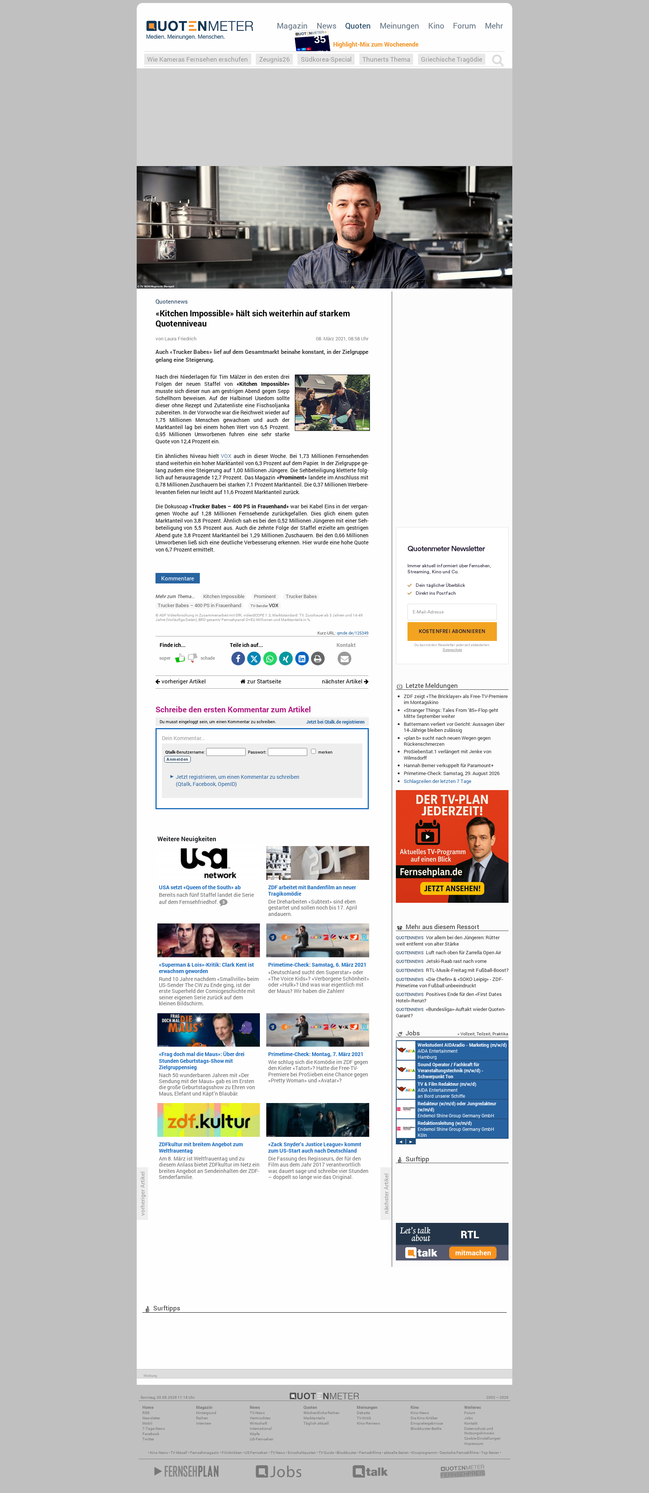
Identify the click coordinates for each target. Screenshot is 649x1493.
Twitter (148, 1439)
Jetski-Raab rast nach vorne (441, 961)
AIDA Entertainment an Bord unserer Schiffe (450, 1070)
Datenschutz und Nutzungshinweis (479, 1431)
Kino (436, 25)
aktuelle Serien (396, 1452)
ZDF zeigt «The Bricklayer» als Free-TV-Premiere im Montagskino (456, 699)
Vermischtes (260, 1418)
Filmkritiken (232, 1452)
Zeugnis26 (274, 59)
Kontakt (470, 1423)
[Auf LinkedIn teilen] (302, 659)
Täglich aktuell (316, 1423)
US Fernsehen (256, 1452)
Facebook (150, 1433)
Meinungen (399, 25)
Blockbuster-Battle (426, 1428)
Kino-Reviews (368, 1423)
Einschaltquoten (302, 1452)
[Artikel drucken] (318, 659)
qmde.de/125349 (352, 633)
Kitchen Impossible (224, 596)
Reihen (202, 1418)
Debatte (363, 1412)
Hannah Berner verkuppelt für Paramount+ (449, 765)
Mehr (494, 25)
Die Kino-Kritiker (424, 1418)
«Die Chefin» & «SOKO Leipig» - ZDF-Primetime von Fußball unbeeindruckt (449, 982)
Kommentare (177, 578)
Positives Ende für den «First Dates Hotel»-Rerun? (449, 997)
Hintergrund (206, 1412)
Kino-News (420, 1412)
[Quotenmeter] (200, 30)
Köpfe (255, 1433)
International (261, 1428)
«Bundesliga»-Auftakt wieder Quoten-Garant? (451, 1012)
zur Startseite (263, 681)
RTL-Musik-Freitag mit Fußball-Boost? (452, 970)
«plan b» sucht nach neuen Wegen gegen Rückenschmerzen (447, 740)
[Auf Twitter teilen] (254, 659)
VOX (226, 456)
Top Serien (490, 1452)
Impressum (473, 1443)
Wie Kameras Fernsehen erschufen (197, 59)
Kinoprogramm (424, 1452)
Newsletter (151, 1418)
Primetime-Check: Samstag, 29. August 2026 (452, 773)
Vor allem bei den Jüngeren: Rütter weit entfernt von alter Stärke (448, 940)
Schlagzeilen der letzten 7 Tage (437, 781)
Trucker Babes (301, 596)
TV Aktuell (179, 1452)
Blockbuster (346, 1452)
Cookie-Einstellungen (482, 1438)
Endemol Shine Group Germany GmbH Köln (457, 1109)
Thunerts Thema (386, 59)
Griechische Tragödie (451, 59)
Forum (464, 25)
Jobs (468, 1418)
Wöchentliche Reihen (321, 1412)
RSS (145, 1412)
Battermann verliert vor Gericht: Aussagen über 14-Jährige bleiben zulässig (454, 727)
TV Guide (326, 1452)
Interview (203, 1423)
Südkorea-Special (326, 59)
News (327, 25)
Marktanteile (314, 1418)
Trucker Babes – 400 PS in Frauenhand (199, 605)
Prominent (265, 596)
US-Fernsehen (261, 1439)
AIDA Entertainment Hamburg (462, 1051)
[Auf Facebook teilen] (238, 659)
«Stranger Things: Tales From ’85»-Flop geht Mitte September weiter (451, 713)
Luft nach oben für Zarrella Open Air (448, 952)
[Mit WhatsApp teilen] (270, 659)
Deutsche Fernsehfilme (459, 1452)
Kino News (159, 1452)
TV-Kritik (364, 1418)
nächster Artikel (343, 681)
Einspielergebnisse (427, 1423)
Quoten (358, 25)
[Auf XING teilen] (286, 659)
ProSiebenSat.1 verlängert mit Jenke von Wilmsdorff (447, 754)
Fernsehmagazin (204, 1452)
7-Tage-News (153, 1428)
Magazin (292, 25)
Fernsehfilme (370, 1452)
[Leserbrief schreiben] (345, 659)
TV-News (257, 1412)
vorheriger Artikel (183, 681)
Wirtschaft (258, 1423)
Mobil (147, 1423)
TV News (277, 1452)
